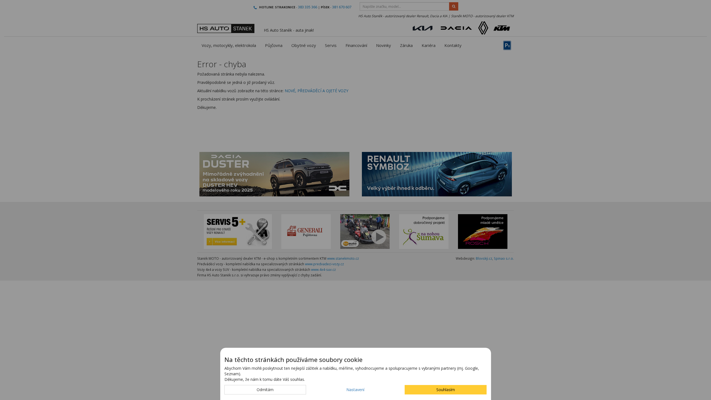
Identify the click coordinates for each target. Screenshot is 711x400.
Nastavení (355, 389)
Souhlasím (445, 389)
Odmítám (265, 389)
